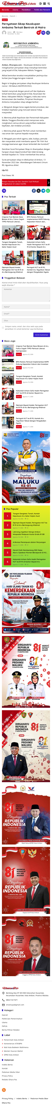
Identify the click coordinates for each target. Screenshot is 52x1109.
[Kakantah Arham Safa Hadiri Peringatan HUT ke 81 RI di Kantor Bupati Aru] (38, 232)
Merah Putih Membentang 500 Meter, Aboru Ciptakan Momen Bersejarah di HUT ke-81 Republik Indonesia (30, 551)
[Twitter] (39, 191)
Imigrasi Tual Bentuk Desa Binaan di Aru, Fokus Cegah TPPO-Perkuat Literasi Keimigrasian (13, 219)
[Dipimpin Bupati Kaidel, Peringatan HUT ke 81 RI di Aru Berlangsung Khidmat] (13, 258)
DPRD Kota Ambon (11, 1055)
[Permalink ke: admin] (4, 33)
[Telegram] (43, 191)
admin (9, 32)
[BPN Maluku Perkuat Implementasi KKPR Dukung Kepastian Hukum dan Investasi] (38, 207)
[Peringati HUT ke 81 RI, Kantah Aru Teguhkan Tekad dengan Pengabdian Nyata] (38, 258)
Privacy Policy (7, 1076)
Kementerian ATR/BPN (13, 1043)
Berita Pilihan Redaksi (11, 1030)
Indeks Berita (7, 1065)
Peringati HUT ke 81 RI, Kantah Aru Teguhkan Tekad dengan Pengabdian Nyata (38, 269)
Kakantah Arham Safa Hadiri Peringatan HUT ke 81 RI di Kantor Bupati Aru (38, 244)
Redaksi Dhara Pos (9, 1079)
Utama (4, 1022)
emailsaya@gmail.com (15, 1005)
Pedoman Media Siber (11, 1072)
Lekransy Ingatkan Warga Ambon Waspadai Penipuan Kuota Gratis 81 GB (28, 533)
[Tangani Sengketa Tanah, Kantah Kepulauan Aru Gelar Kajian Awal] (13, 232)
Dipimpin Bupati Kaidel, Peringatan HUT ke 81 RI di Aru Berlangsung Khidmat (12, 269)
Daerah (5, 20)
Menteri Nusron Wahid (13, 1051)
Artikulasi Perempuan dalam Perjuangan (29, 542)
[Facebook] (34, 191)
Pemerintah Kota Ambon (14, 1040)
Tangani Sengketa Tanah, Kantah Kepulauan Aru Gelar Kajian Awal (12, 244)
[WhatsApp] (48, 191)
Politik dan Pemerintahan (12, 1019)
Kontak (4, 1068)
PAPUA (4, 1026)
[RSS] (4, 1090)
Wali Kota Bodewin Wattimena (16, 1047)
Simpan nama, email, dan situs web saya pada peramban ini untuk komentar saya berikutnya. (24, 327)
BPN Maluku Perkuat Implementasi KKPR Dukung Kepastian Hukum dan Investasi (38, 219)
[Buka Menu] (44, 3)
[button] (40, 3)
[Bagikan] (48, 33)
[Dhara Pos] (19, 3)
